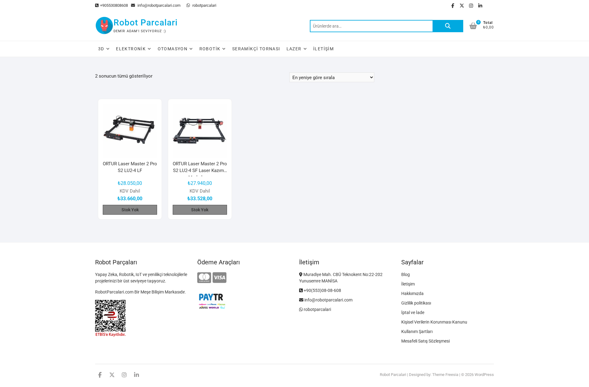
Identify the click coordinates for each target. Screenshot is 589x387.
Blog (405, 274)
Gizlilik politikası (416, 303)
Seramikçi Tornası (256, 48)
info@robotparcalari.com (158, 5)
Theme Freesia (445, 374)
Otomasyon (173, 48)
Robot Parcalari (146, 22)
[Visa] (219, 278)
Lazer (294, 48)
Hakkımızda (412, 293)
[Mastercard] (204, 278)
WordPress (484, 374)
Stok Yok (130, 209)
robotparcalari (203, 5)
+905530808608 (114, 5)
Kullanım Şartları (417, 331)
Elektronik (131, 48)
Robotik (210, 48)
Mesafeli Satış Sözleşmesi (425, 341)
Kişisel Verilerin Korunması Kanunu (434, 322)
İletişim (323, 48)
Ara (448, 26)
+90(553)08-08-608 (322, 290)
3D (101, 48)
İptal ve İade (412, 312)
